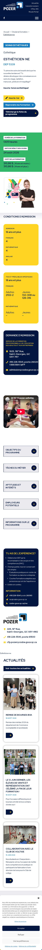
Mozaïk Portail (33, 12)
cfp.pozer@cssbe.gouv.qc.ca (22, 642)
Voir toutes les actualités (17, 668)
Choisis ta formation (20, 32)
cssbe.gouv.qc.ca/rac (18, 603)
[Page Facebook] (4, 18)
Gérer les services (20, 921)
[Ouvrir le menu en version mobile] (36, 18)
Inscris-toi (14, 98)
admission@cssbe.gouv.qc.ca (24, 369)
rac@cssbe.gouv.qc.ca (18, 599)
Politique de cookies (11, 946)
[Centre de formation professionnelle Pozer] (13, 7)
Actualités (35, 3)
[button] (38, 898)
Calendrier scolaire (31, 6)
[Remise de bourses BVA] (21, 708)
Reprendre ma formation (17, 105)
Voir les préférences (21, 941)
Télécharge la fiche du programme (16, 113)
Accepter (21, 928)
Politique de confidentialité (27, 946)
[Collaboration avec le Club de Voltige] (21, 854)
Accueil (6, 32)
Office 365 (34, 9)
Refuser (21, 935)
